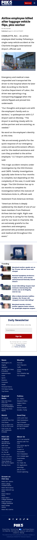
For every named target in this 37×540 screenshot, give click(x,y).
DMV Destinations (22, 420)
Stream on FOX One (6, 477)
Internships (20, 467)
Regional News (5, 397)
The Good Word (6, 459)
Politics (20, 396)
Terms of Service (19, 347)
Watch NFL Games (7, 481)
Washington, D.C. (7, 363)
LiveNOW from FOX (8, 420)
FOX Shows (5, 422)
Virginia (4, 365)
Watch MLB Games (7, 488)
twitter (16, 519)
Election (19, 405)
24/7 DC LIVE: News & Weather (8, 370)
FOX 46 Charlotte (6, 28)
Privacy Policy (20, 345)
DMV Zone (5, 445)
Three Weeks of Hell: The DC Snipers (8, 462)
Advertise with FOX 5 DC (23, 442)
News (4, 360)
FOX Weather (21, 375)
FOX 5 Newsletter (22, 454)
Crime (3, 375)
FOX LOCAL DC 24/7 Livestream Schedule (6, 430)
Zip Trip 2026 (21, 428)
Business (4, 380)
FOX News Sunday (7, 389)
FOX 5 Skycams (21, 365)
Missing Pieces (6, 465)
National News (6, 373)
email (27, 519)
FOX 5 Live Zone (7, 457)
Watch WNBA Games (6, 506)
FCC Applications (22, 465)
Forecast (19, 363)
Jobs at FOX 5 (21, 469)
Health (4, 384)
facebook (13, 519)
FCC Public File (21, 463)
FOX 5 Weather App (23, 373)
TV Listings (5, 418)
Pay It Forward (21, 422)
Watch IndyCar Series (6, 494)
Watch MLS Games (7, 509)
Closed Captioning (22, 472)
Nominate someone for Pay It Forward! (23, 425)
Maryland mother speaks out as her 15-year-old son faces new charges (23, 269)
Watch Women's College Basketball (7, 502)
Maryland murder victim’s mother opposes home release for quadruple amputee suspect (23, 306)
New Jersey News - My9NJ (7, 409)
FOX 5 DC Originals (5, 438)
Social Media (21, 458)
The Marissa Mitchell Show (6, 442)
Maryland (4, 367)
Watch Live (28, 3)
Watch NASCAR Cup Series (8, 490)
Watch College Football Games (6, 484)
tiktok (23, 519)
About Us (21, 437)
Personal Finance (7, 387)
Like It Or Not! (6, 448)
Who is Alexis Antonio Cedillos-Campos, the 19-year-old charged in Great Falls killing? (23, 298)
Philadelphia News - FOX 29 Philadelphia (8, 405)
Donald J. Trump (22, 410)
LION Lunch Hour (22, 418)
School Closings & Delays (22, 370)
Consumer (5, 382)
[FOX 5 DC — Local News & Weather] (7, 3)
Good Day (21, 415)
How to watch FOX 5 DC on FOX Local (7, 425)
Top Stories (5, 391)
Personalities (21, 452)
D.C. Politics (20, 399)
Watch (4, 415)
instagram (20, 519)
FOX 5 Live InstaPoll (23, 439)
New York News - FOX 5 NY (7, 401)
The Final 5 (5, 450)
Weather (20, 360)
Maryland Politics (22, 401)
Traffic (19, 367)
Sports (4, 378)
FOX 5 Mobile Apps (23, 456)
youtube (9, 519)
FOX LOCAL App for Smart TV (23, 446)
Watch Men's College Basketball (7, 498)
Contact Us (20, 449)
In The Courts (6, 454)
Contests (19, 460)
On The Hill (5, 452)
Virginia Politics (21, 403)
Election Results (22, 408)
